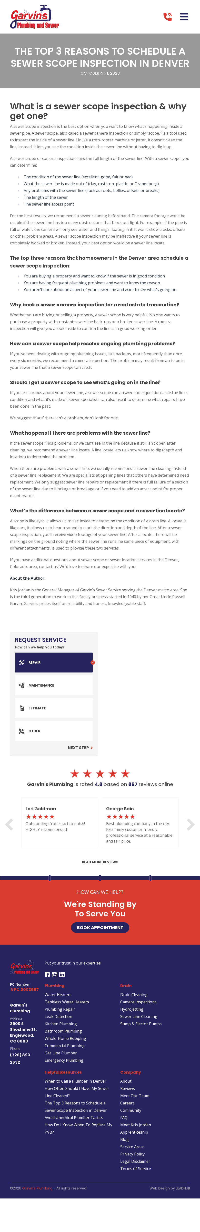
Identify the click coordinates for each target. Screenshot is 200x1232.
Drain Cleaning (134, 994)
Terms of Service (135, 1168)
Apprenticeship (134, 1132)
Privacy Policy (132, 1154)
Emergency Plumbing (64, 1060)
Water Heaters (58, 994)
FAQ (124, 1117)
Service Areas (132, 1146)
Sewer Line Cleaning (138, 1016)
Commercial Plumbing (65, 1045)
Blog (124, 1139)
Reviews (127, 1088)
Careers (127, 1103)
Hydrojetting (131, 1009)
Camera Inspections (138, 1002)
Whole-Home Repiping (65, 1038)
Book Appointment (100, 927)
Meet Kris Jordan (135, 1125)
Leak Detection (58, 1016)
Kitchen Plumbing (61, 1023)
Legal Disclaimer (135, 1161)
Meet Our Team (134, 1095)
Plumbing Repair (60, 1009)
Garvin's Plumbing (37, 1188)
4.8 (99, 784)
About (125, 1081)
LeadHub (183, 1188)
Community (130, 1110)
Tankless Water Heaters (67, 1002)
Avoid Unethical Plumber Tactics (74, 1117)
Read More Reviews (100, 862)
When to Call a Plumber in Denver (75, 1081)
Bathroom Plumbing (63, 1031)
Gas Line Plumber (61, 1053)
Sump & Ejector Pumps (141, 1023)
